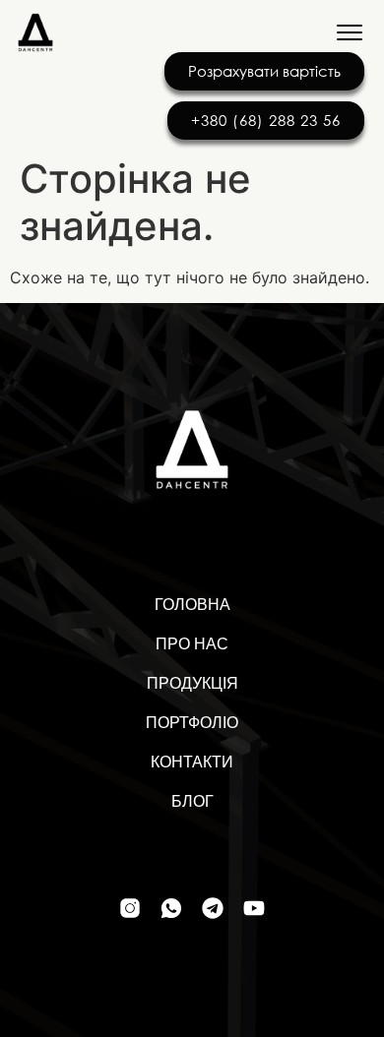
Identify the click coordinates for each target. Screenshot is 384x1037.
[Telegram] (213, 908)
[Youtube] (254, 908)
